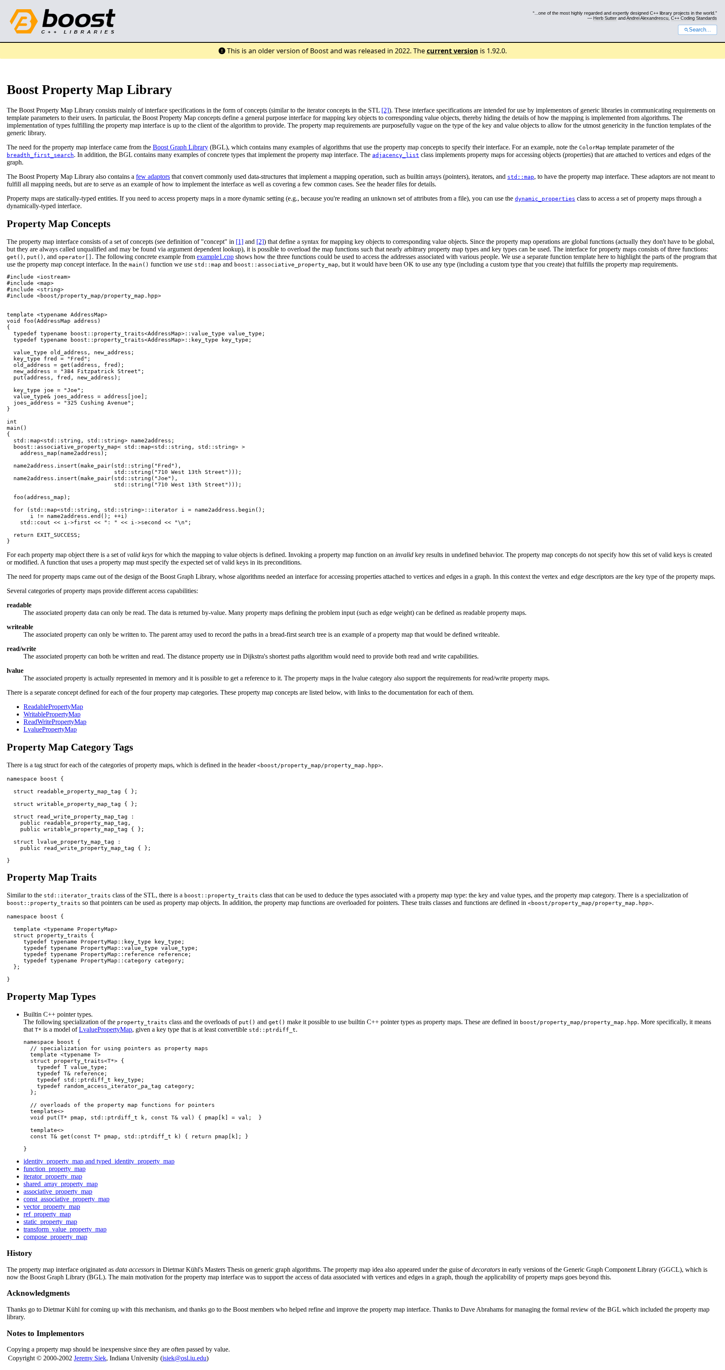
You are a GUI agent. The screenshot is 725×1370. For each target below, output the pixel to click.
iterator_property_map (52, 1176)
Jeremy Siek (90, 1358)
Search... (700, 30)
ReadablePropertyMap (53, 706)
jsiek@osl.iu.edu (184, 1358)
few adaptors (153, 176)
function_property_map (54, 1168)
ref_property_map (47, 1214)
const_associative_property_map (66, 1199)
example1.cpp (215, 256)
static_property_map (50, 1221)
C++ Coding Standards (694, 18)
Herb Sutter (605, 18)
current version (452, 50)
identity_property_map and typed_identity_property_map (99, 1161)
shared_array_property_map (60, 1183)
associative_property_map (57, 1191)
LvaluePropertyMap (50, 729)
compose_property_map (55, 1236)
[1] (239, 241)
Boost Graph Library (180, 147)
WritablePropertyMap (52, 714)
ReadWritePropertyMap (54, 721)
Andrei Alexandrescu (647, 18)
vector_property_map (51, 1206)
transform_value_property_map (65, 1229)
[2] (385, 110)
